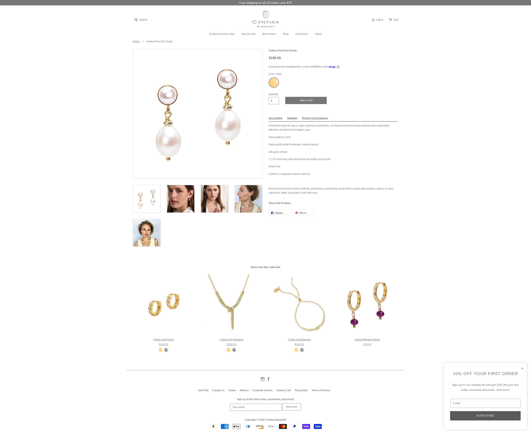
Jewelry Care (283, 390)
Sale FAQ (203, 390)
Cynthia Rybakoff (275, 419)
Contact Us (218, 390)
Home (136, 41)
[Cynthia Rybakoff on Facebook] (268, 380)
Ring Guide (301, 390)
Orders (232, 390)
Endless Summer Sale (222, 34)
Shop (286, 34)
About (318, 34)
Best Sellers (269, 34)
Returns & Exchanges (315, 118)
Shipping (292, 118)
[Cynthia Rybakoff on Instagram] (262, 380)
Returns (244, 390)
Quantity (273, 94)
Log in (379, 19)
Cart (395, 19)
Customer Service (262, 390)
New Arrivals (248, 34)
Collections (302, 34)
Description (275, 118)
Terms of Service (321, 390)
